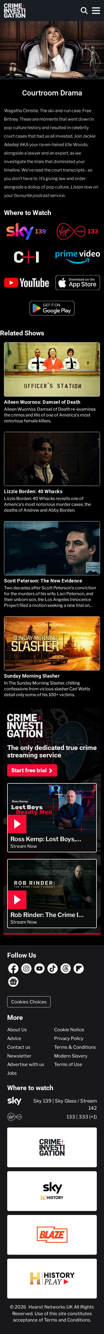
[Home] (14, 10)
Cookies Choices (29, 1001)
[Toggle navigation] (96, 11)
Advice (14, 1038)
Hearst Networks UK (51, 1307)
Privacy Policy (68, 1038)
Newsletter (19, 1056)
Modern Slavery (70, 1056)
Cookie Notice (69, 1029)
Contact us (18, 1047)
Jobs (12, 1073)
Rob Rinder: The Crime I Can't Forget (44, 915)
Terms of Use (68, 1064)
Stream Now (23, 846)
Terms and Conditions (67, 1320)
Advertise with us (25, 1064)
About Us (17, 1029)
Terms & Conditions (75, 1047)
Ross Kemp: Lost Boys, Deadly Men (43, 839)
